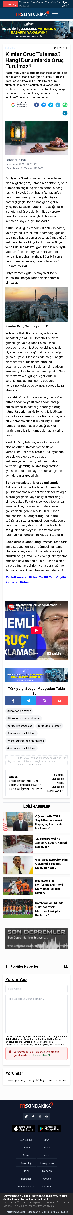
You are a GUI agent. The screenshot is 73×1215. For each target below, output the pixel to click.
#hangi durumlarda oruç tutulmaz (25, 740)
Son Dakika (26, 1139)
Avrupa (47, 1178)
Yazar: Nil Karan (16, 159)
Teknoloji (26, 1163)
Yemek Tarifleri (26, 1186)
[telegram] (57, 104)
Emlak (26, 1170)
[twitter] (50, 104)
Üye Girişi (64, 4)
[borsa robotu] (36, 29)
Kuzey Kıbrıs (47, 1163)
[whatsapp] (65, 104)
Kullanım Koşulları (16, 1211)
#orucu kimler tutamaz (19, 725)
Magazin (47, 1170)
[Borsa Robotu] (36, 675)
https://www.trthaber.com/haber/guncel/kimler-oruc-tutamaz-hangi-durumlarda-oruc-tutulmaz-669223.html (44, 761)
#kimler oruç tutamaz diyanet (23, 718)
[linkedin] (65, 113)
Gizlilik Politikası (50, 1211)
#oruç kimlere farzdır (49, 725)
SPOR (47, 1139)
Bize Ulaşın (34, 1211)
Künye (64, 1211)
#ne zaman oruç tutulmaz (21, 733)
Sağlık (47, 1147)
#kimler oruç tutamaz (19, 710)
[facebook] (36, 104)
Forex (26, 1155)
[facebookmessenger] (43, 104)
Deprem (46, 1186)
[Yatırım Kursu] (36, 955)
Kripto (47, 1155)
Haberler (10, 48)
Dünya (26, 1147)
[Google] (23, 1128)
